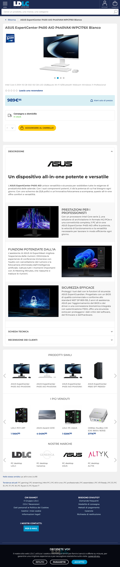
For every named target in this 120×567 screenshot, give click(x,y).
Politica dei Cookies (39, 507)
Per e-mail (31, 528)
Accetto (79, 562)
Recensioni (34, 504)
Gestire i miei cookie (31, 511)
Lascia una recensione (30, 90)
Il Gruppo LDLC (31, 501)
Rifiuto (40, 562)
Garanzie (89, 511)
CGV (25, 504)
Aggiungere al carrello (39, 128)
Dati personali (20, 507)
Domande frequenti (89, 501)
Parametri (59, 562)
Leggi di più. (94, 556)
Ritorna (12, 19)
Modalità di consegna (89, 504)
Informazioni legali (31, 514)
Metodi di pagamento (89, 507)
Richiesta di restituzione (89, 514)
